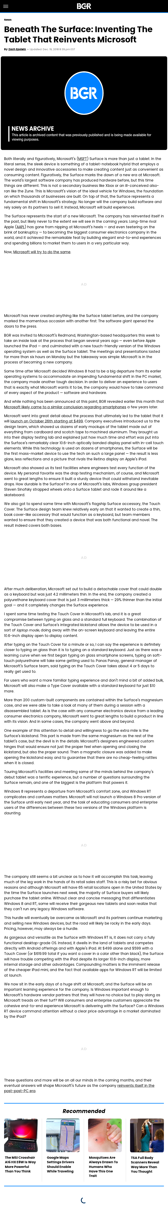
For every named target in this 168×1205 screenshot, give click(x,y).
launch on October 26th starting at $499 (46, 421)
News (7, 20)
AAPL (21, 227)
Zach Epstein (17, 49)
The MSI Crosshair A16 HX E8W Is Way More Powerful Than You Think (20, 1164)
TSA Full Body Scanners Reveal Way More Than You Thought (145, 1165)
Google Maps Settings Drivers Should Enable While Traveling (60, 1164)
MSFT (82, 159)
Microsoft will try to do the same (41, 252)
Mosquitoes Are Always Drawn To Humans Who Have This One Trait (103, 1166)
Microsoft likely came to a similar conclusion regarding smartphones (65, 407)
